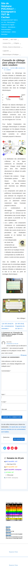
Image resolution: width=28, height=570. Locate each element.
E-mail (3, 402)
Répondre (24, 355)
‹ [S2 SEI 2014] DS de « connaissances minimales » (7, 326)
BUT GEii (14, 39)
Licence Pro (7, 43)
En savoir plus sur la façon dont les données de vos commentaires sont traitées (13, 429)
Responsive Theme (13, 552)
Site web (4, 409)
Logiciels (6, 51)
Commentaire (6, 371)
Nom (2, 394)
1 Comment (8, 69)
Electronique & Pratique (11, 54)
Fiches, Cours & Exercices (11, 47)
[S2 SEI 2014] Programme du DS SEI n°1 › (19, 326)
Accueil (5, 39)
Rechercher (6, 437)
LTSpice (16, 43)
